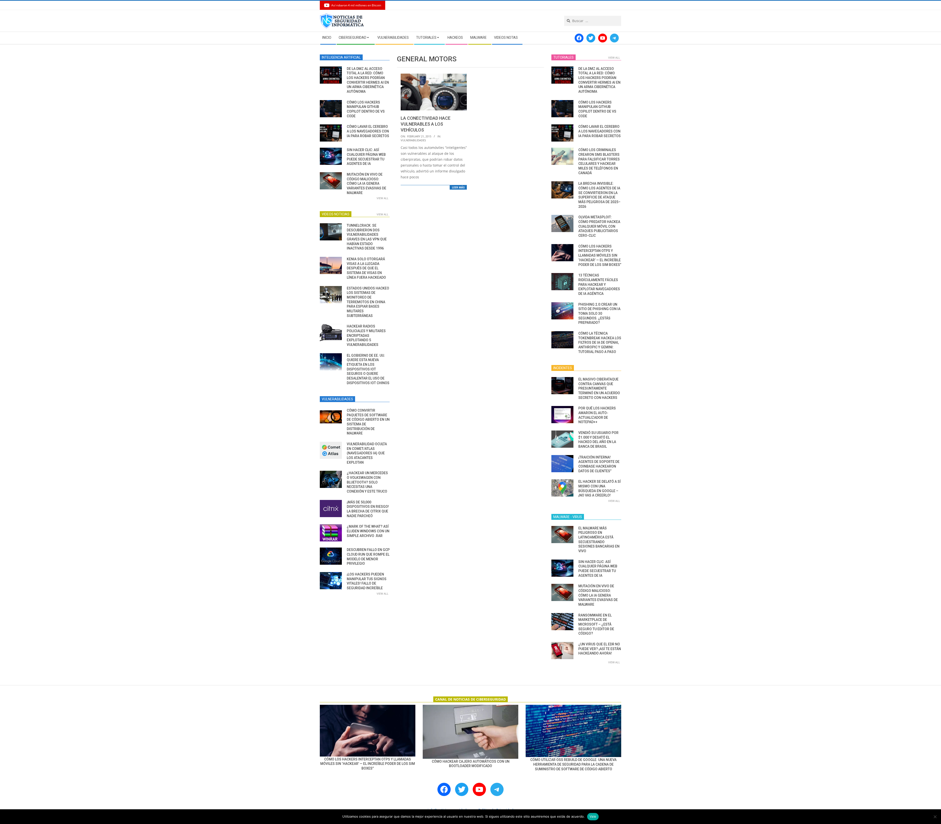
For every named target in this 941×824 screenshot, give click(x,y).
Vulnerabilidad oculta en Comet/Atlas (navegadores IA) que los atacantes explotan (367, 453)
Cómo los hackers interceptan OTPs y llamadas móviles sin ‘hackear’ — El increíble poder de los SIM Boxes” (599, 255)
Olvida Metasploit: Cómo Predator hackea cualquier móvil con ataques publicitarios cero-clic (599, 226)
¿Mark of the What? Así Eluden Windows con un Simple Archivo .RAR (368, 530)
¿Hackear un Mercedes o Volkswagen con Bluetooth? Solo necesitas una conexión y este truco (367, 482)
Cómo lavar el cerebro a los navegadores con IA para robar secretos (368, 131)
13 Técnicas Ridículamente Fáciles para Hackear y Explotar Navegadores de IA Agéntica (599, 284)
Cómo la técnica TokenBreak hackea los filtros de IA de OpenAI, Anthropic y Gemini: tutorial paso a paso (599, 342)
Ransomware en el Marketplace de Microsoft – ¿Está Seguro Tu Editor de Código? (596, 624)
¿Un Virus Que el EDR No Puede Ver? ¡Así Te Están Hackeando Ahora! (599, 648)
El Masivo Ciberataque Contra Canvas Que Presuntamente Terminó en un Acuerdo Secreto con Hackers (599, 388)
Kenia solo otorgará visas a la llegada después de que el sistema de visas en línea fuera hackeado (366, 268)
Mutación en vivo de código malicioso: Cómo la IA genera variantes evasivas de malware (366, 183)
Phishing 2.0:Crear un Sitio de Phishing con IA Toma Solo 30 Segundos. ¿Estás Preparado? (599, 313)
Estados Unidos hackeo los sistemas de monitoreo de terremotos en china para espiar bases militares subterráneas (368, 302)
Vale (593, 816)
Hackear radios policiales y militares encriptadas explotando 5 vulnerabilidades (366, 335)
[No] (934, 816)
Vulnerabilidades (413, 140)
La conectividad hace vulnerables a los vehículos (425, 124)
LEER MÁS (458, 187)
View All (382, 198)
